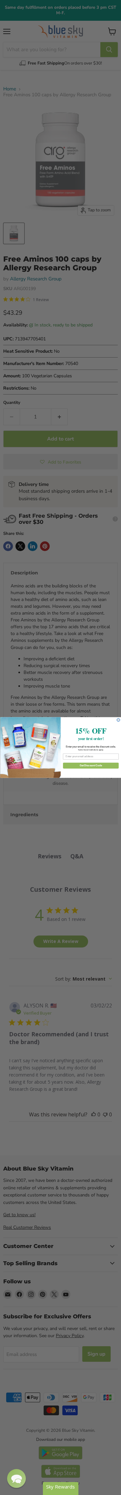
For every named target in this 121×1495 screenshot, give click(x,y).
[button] (16, 1478)
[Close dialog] (118, 720)
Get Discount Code (90, 765)
